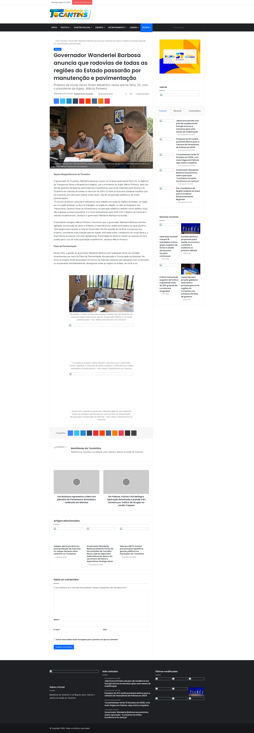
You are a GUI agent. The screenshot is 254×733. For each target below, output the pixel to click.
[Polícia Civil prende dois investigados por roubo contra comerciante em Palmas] (163, 681)
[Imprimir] (134, 433)
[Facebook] (56, 101)
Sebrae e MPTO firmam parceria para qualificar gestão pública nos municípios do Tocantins (132, 550)
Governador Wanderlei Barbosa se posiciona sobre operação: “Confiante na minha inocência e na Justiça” (187, 175)
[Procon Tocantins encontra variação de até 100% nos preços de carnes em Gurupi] (196, 681)
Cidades (133, 27)
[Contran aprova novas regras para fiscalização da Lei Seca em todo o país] (163, 701)
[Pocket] (107, 101)
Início (54, 27)
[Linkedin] (69, 101)
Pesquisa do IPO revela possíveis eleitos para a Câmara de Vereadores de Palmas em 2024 (187, 143)
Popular (162, 111)
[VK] (94, 101)
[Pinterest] (81, 101)
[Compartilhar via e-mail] (127, 433)
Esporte (99, 27)
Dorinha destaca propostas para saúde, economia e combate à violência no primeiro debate (190, 243)
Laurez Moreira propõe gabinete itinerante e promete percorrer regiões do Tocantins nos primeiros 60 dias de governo (190, 287)
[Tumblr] (75, 101)
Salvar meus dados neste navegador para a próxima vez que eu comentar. (87, 639)
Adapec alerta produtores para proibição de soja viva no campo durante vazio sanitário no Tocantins (67, 550)
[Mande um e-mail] (94, 94)
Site (105, 629)
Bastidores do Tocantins (83, 94)
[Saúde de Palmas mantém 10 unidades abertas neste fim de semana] (180, 681)
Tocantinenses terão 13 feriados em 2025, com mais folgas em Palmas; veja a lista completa (187, 158)
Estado (145, 27)
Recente (178, 111)
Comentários (195, 111)
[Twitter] (62, 101)
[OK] (100, 101)
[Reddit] (88, 101)
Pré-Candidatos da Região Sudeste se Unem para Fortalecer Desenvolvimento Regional (188, 194)
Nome (57, 620)
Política (65, 27)
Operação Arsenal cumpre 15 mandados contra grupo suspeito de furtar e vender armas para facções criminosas (168, 246)
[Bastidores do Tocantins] (70, 14)
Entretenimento (116, 27)
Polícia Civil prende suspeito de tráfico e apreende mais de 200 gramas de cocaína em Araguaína (169, 284)
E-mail (57, 629)
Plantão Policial (82, 27)
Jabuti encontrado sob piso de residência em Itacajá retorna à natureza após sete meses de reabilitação (187, 126)
